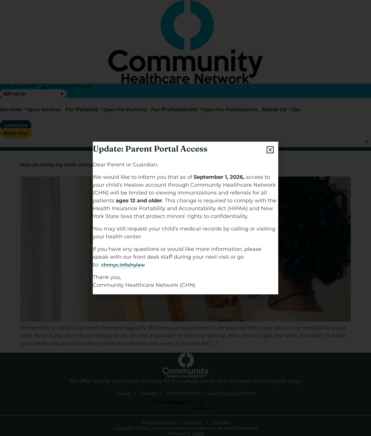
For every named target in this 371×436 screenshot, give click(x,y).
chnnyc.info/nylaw (123, 265)
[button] (270, 149)
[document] (185, 218)
